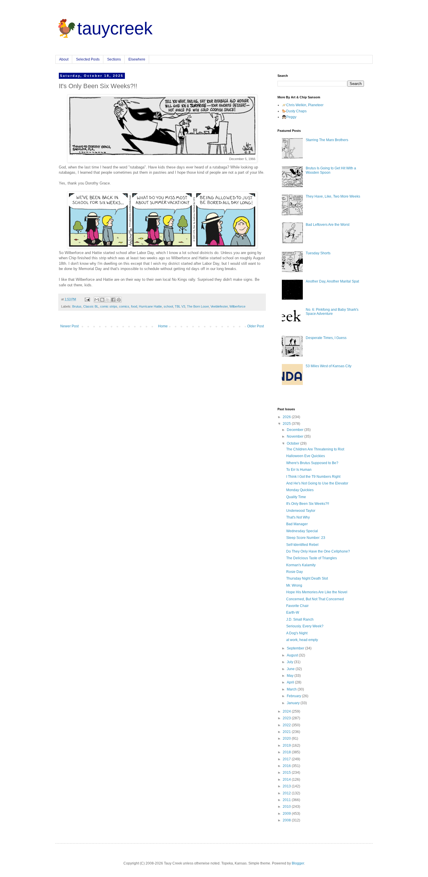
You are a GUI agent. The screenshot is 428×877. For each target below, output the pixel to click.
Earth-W (292, 612)
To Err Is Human (299, 470)
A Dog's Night (296, 633)
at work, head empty (302, 640)
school (168, 306)
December (295, 430)
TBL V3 (180, 306)
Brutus (77, 306)
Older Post (255, 326)
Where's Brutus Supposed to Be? (312, 463)
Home (163, 326)
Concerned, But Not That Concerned (315, 599)
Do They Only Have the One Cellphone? (318, 551)
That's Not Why (298, 517)
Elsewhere (136, 59)
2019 (287, 745)
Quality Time (296, 497)
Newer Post (69, 326)
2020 (287, 738)
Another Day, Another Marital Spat (332, 281)
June (291, 669)
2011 (287, 800)
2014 (287, 779)
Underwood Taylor (300, 511)
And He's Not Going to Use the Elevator (317, 483)
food (134, 306)
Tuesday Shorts (318, 253)
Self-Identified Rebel (302, 545)
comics (124, 306)
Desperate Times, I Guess (326, 338)
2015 (287, 773)
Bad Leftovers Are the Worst (327, 225)
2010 (287, 807)
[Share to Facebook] (113, 300)
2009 (287, 814)
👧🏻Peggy (289, 117)
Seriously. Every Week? (304, 626)
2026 (287, 417)
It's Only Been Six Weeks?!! (307, 504)
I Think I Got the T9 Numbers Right (313, 477)
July (290, 662)
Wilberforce (237, 306)
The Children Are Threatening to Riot (315, 449)
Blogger (298, 863)
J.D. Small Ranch (300, 619)
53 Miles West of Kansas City (328, 366)
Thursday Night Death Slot (307, 578)
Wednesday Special (302, 531)
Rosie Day (294, 572)
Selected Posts (88, 59)
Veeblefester (219, 306)
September (296, 648)
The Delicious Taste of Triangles (311, 558)
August (293, 655)
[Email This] (97, 300)
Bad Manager (297, 524)
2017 (287, 759)
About (63, 59)
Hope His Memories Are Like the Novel (316, 592)
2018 (287, 752)
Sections (114, 59)
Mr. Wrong (294, 585)
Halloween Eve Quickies (305, 456)
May (290, 676)
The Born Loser (198, 306)
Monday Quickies (300, 490)
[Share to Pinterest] (119, 300)
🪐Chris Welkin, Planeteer (302, 105)
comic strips (108, 306)
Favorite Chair (297, 606)
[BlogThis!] (102, 300)
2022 (287, 725)
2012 (287, 793)
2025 (287, 424)
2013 (287, 786)
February (294, 696)
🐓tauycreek (104, 28)
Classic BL (90, 306)
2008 (287, 820)
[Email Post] (87, 299)
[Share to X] (108, 300)
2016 (287, 766)
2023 (287, 718)
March (292, 689)
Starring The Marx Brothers (327, 140)
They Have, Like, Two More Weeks (333, 196)
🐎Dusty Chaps (294, 111)
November (295, 436)
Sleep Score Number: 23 (305, 538)
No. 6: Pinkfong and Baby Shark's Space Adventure (332, 312)
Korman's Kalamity (301, 565)
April (291, 682)
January (293, 703)
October (293, 443)
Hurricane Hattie (150, 306)
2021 (287, 732)
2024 (287, 711)
